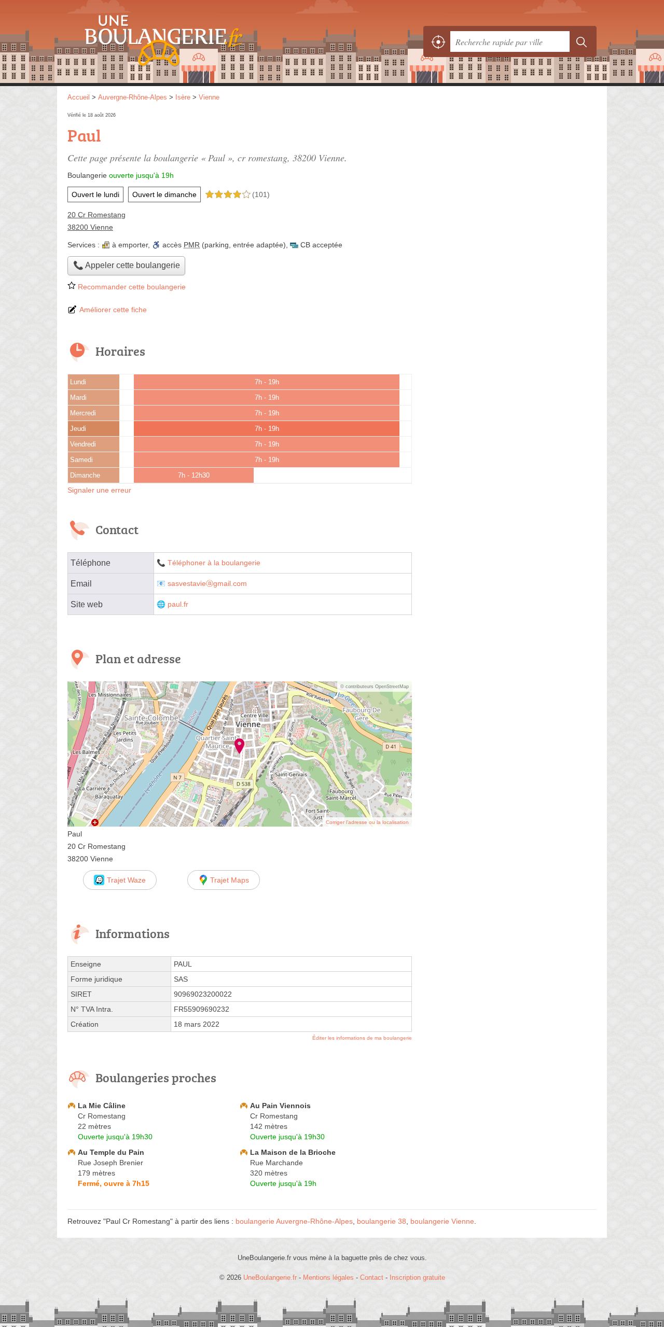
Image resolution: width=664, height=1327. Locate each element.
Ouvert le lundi (95, 194)
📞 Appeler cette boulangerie (126, 265)
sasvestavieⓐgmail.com (207, 584)
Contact (371, 1277)
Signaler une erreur (99, 490)
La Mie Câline (102, 1105)
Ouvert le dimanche (164, 194)
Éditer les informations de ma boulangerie (362, 1038)
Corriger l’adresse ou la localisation (367, 822)
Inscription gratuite (417, 1277)
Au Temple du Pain (111, 1152)
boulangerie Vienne (442, 1221)
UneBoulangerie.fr (181, 41)
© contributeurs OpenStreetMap (374, 686)
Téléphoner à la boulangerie (214, 563)
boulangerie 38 (381, 1221)
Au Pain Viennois (280, 1105)
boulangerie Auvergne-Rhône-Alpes (294, 1221)
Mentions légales (328, 1277)
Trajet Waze (126, 880)
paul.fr (178, 604)
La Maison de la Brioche (293, 1152)
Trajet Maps (229, 880)
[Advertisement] (509, 182)
